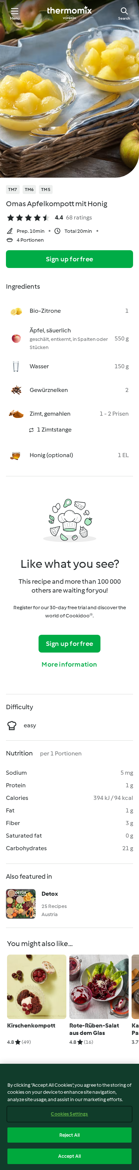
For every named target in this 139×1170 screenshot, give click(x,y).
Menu (15, 18)
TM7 (12, 189)
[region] (69, 1117)
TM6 (29, 189)
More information (69, 664)
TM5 (45, 189)
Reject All (69, 1135)
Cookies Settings (69, 1114)
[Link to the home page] (69, 13)
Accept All (69, 1156)
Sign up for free (69, 259)
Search (124, 18)
